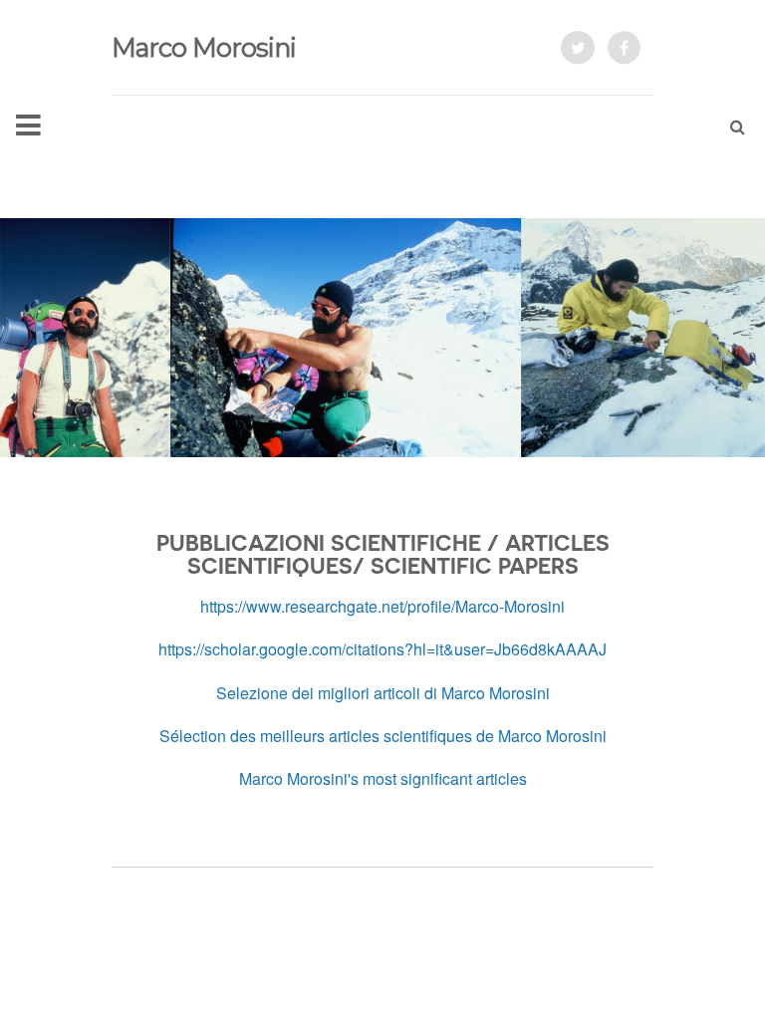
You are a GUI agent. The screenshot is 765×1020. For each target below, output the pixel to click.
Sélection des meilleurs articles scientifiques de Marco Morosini (383, 735)
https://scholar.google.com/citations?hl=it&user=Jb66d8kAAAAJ (382, 649)
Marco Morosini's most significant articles (383, 778)
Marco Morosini (204, 47)
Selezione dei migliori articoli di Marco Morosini (383, 692)
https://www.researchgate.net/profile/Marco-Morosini (382, 606)
